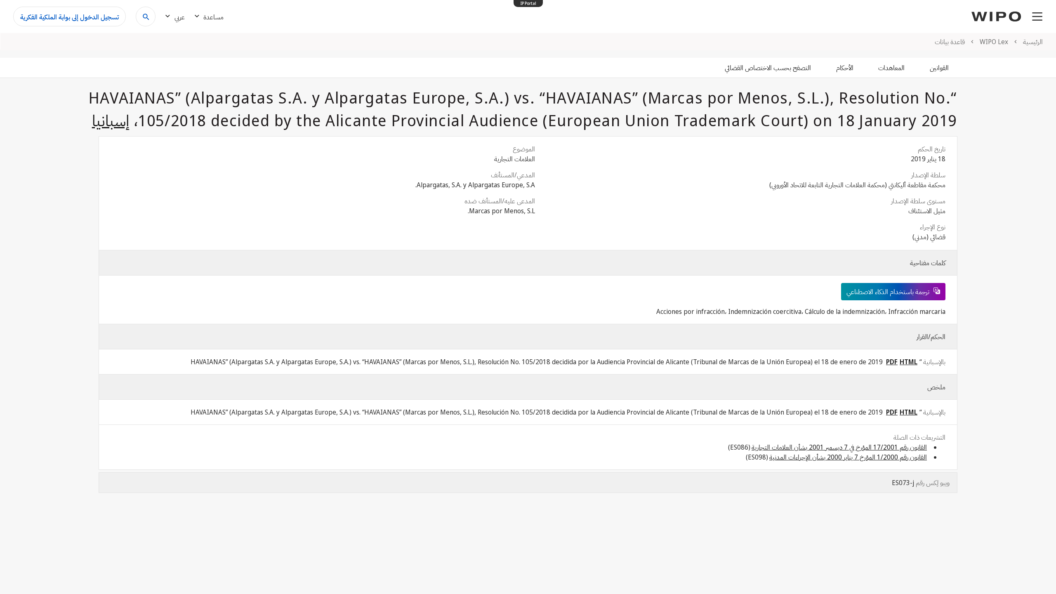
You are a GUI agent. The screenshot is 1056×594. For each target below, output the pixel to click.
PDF (892, 361)
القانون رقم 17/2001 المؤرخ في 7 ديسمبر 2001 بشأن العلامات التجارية (839, 447)
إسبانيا (111, 120)
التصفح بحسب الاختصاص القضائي (768, 67)
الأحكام (844, 67)
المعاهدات (891, 67)
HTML (908, 361)
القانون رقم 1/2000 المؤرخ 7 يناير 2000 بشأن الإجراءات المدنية (848, 457)
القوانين (939, 67)
